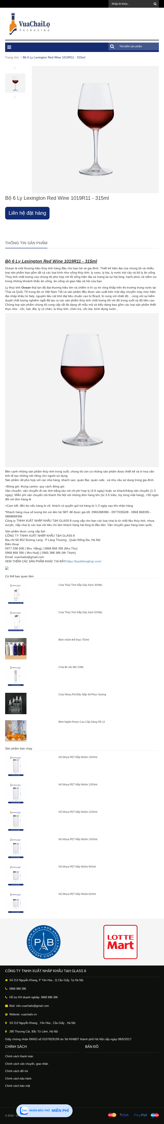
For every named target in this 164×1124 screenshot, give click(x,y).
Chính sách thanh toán (19, 1056)
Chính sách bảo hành (18, 1078)
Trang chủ (12, 57)
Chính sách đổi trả (16, 1071)
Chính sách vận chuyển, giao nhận (26, 1063)
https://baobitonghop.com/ (83, 561)
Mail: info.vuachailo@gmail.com (29, 1005)
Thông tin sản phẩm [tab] (26, 243)
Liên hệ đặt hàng (27, 213)
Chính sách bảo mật (17, 1085)
